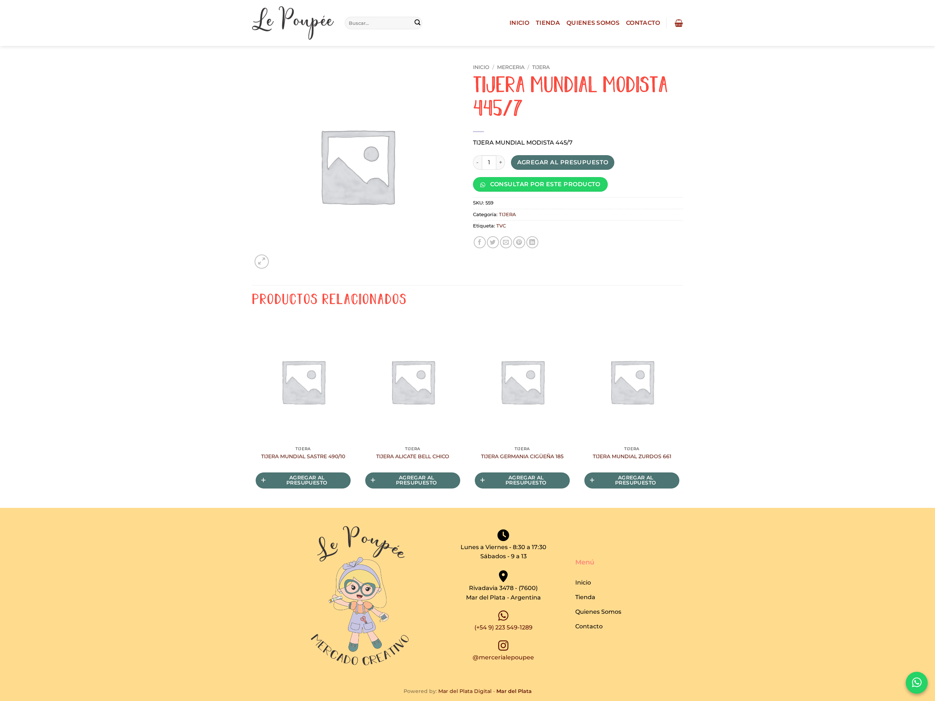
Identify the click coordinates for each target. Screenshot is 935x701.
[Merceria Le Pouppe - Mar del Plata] (293, 23)
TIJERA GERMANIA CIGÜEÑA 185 (522, 456)
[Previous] (252, 413)
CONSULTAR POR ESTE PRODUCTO (544, 184)
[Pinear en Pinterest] (519, 242)
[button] (678, 23)
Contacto (643, 22)
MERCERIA (510, 67)
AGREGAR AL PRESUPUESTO (562, 162)
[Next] (682, 413)
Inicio (519, 22)
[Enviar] (417, 23)
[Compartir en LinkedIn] (532, 242)
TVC (501, 226)
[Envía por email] (506, 242)
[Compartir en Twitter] (493, 242)
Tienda (548, 22)
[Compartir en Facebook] (480, 242)
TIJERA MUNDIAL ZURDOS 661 (632, 456)
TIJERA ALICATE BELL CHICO (412, 456)
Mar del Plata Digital (465, 691)
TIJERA (541, 67)
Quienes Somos (592, 22)
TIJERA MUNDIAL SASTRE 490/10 (303, 456)
